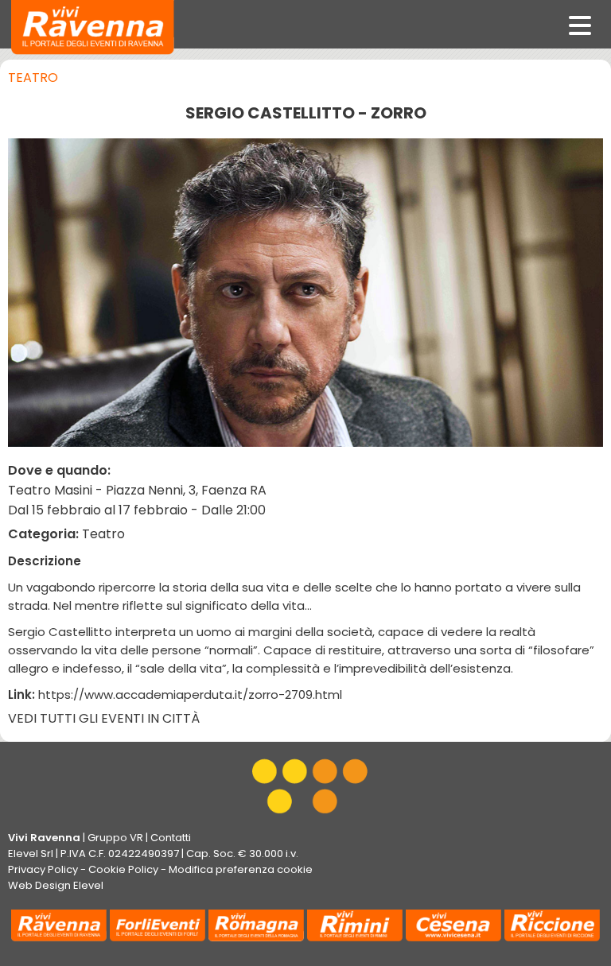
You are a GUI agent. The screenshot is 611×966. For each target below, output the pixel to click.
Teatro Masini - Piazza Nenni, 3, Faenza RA (137, 490)
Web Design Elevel (55, 885)
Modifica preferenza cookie (241, 869)
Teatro (33, 77)
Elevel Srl (30, 853)
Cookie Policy (123, 869)
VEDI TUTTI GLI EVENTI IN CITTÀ (104, 718)
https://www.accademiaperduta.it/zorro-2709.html (190, 694)
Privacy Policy (43, 869)
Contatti (170, 837)
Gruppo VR (115, 837)
